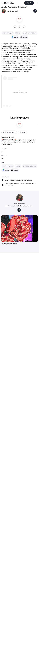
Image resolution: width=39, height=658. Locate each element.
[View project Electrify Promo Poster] (19, 228)
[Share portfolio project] (24, 27)
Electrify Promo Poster (9, 243)
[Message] (35, 11)
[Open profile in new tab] (3, 11)
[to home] (7, 3)
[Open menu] (36, 3)
